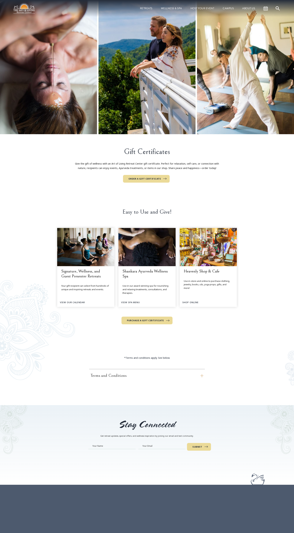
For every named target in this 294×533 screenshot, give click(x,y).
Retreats (146, 8)
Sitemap (201, 511)
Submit (197, 446)
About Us (248, 8)
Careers (201, 501)
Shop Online (190, 302)
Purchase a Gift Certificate (145, 320)
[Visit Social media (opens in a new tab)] (106, 523)
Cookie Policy (204, 525)
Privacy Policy (204, 520)
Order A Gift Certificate (144, 178)
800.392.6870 (111, 510)
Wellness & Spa (171, 8)
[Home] (24, 8)
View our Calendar (72, 302)
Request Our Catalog (162, 525)
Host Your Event (202, 8)
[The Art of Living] (78, 509)
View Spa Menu (130, 302)
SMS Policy (203, 515)
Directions (125, 510)
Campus (228, 8)
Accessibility (204, 530)
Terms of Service (206, 506)
